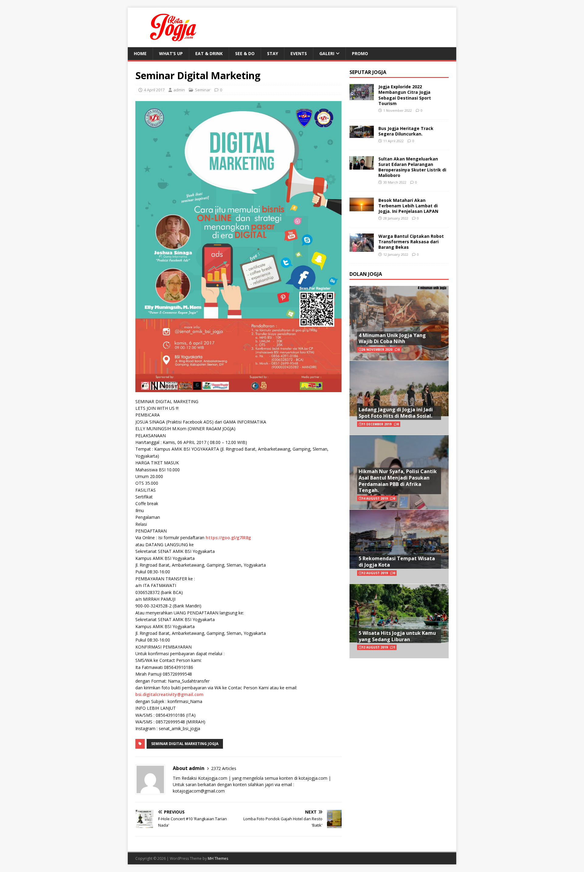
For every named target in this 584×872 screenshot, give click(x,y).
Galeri (326, 53)
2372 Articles (223, 768)
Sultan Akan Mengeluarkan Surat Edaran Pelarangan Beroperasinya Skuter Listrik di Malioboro (412, 167)
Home (140, 53)
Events (298, 53)
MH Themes (218, 858)
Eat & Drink (209, 53)
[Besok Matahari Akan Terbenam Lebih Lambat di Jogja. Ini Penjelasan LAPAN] (361, 207)
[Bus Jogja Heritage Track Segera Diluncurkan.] (361, 134)
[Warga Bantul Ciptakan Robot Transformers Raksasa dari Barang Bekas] (361, 248)
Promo (360, 53)
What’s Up (171, 53)
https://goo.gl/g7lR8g (228, 537)
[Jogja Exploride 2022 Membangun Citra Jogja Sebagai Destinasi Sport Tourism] (361, 97)
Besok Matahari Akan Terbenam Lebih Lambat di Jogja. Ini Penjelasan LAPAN (408, 205)
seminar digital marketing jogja (184, 743)
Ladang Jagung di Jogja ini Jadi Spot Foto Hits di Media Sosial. (396, 412)
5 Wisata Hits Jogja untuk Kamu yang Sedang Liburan (397, 636)
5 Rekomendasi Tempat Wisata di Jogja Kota (397, 561)
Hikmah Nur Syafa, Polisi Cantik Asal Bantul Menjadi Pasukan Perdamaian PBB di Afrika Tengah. (398, 481)
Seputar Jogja (367, 72)
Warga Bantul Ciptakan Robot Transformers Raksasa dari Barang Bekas (411, 241)
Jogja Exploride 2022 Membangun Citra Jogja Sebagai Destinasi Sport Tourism (404, 95)
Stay (272, 53)
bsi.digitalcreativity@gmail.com (169, 694)
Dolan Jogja (365, 274)
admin (179, 90)
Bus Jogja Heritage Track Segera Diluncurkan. (405, 131)
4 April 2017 (154, 90)
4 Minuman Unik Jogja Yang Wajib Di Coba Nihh (392, 338)
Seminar (202, 90)
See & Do (245, 53)
